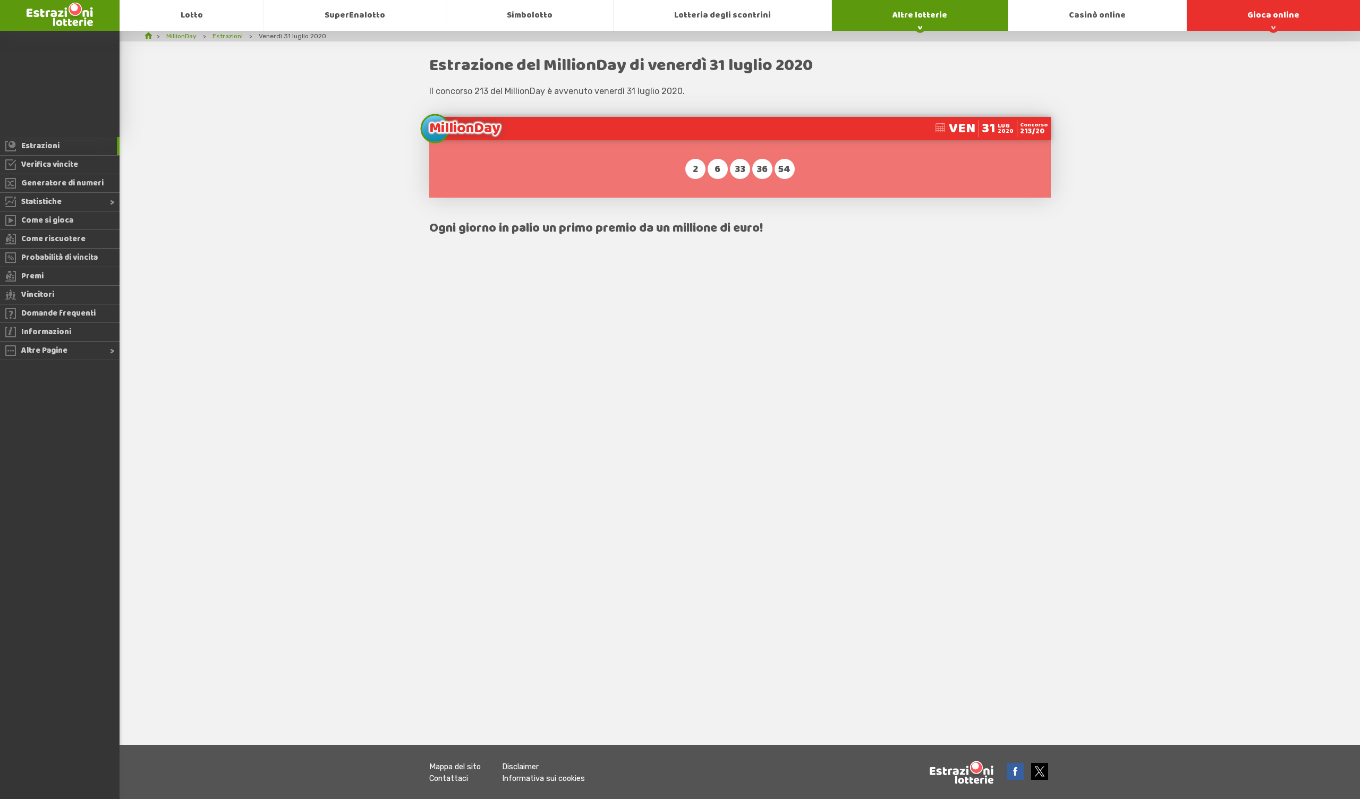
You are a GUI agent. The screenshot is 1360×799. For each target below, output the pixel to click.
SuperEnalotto (355, 15)
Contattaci (448, 778)
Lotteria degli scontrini (722, 15)
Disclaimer (520, 766)
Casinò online (1097, 15)
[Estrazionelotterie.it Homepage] (60, 23)
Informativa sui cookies (543, 778)
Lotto (192, 15)
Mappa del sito (455, 766)
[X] (1039, 777)
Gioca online (1273, 15)
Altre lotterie (919, 15)
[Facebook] (1016, 777)
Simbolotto (529, 15)
